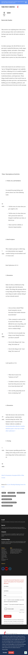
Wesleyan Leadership (7, 505)
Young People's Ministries (8, 7)
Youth (4, 492)
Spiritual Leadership (7, 499)
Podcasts (3, 548)
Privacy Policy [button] (5, 649)
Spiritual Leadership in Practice (9, 502)
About (11, 548)
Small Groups (11, 492)
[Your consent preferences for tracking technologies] (25, 652)
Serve (3, 525)
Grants (3, 532)
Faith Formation (21, 492)
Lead (3, 520)
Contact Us (3, 563)
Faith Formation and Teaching (9, 496)
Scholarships (5, 539)
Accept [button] (11, 652)
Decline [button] (5, 652)
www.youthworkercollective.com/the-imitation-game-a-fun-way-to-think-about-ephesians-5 (15, 429)
